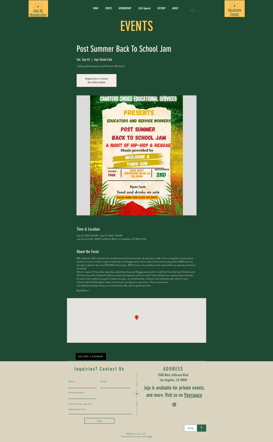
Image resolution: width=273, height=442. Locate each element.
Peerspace (193, 395)
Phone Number (76, 392)
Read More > (83, 290)
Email (103, 381)
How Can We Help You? (81, 404)
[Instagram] (174, 404)
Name (72, 381)
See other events (96, 82)
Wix (150, 436)
